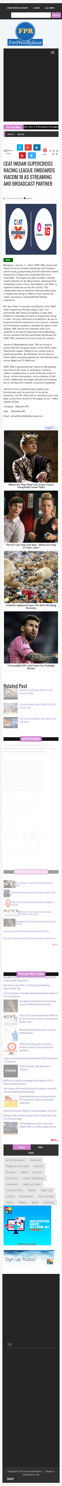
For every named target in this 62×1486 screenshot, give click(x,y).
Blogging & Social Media (17, 1166)
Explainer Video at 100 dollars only (32, 760)
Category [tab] (21, 1147)
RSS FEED (12, 1331)
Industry (32, 1190)
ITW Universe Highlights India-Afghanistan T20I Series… (38, 722)
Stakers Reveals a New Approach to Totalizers (35, 1070)
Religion (22, 1202)
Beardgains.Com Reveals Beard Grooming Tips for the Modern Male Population (37, 1004)
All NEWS (49, 8)
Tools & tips (13, 1290)
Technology (49, 1202)
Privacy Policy (14, 1321)
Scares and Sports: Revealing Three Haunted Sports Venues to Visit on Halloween (30, 996)
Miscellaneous (26, 1196)
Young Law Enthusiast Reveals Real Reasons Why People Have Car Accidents (30, 1062)
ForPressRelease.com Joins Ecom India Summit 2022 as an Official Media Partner (37, 1127)
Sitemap (11, 1316)
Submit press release (17, 1300)
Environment (12, 1178)
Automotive (35, 1160)
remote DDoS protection (44, 752)
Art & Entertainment (15, 1160)
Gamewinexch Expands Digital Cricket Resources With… (36, 693)
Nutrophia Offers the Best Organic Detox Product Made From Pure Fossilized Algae (30, 1119)
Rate (44, 154)
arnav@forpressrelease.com (21, 1446)
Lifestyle (10, 1196)
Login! (36, 8)
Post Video (12, 1305)
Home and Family (14, 1190)
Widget (10, 1337)
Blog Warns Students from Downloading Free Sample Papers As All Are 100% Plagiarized (29, 981)
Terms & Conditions (17, 1326)
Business (38, 1166)
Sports (21, 134)
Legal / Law (46, 1190)
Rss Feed (12, 1311)
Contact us (12, 1295)
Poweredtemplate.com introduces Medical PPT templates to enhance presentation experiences (37, 1101)
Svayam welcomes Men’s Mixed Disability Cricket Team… (37, 707)
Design (24, 1172)
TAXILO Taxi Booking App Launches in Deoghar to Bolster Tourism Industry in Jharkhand (36, 1049)
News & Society (46, 1196)
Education (37, 1172)
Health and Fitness (32, 1184)
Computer (10, 1172)
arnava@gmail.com (17, 1431)
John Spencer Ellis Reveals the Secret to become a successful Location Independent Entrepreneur (29, 1092)
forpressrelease (34, 1471)
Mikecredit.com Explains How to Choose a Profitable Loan (37, 1033)
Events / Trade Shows (34, 1178)
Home (10, 134)
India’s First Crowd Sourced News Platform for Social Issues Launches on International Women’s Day (38, 1020)
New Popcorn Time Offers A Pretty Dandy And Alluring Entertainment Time (26, 989)
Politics (9, 1202)
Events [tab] (31, 1152)
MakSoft (10, 1478)
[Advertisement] (31, 89)
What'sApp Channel (18, 1455)
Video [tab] (40, 1147)
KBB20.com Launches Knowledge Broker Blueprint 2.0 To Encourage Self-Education (28, 1084)
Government (11, 1184)
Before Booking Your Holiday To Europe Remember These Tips (30, 1112)
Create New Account (17, 8)
